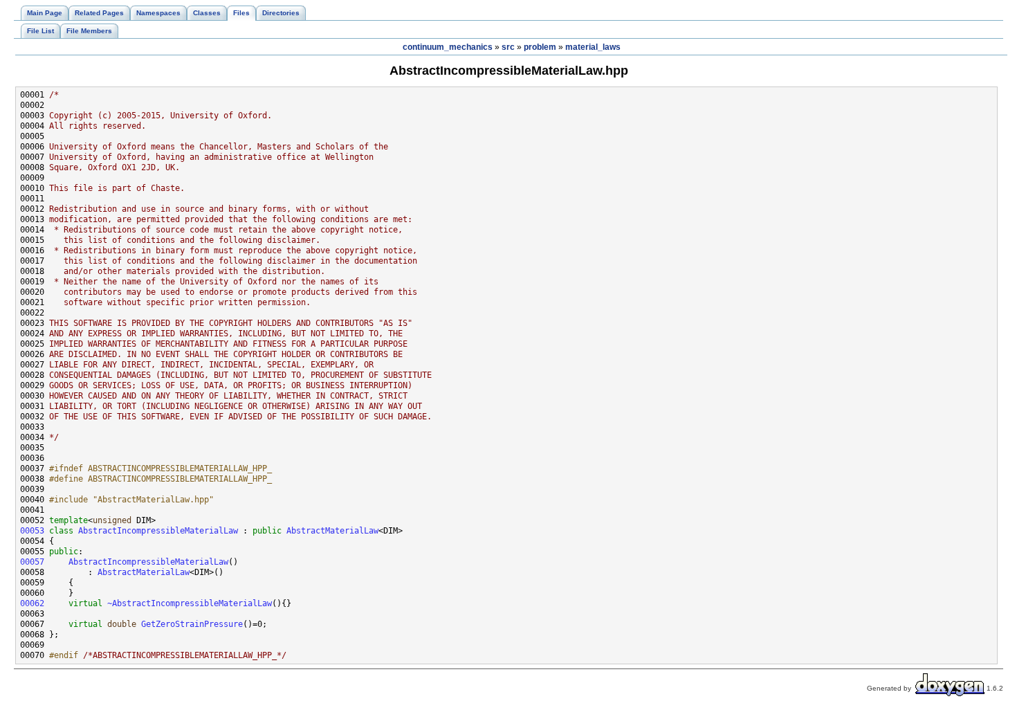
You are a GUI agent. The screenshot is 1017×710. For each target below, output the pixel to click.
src (508, 47)
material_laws (593, 47)
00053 (32, 531)
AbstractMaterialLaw (332, 531)
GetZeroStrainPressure (192, 624)
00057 (32, 562)
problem (540, 47)
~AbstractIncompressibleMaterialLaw (189, 603)
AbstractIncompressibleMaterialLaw (158, 531)
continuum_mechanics (448, 47)
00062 (32, 603)
